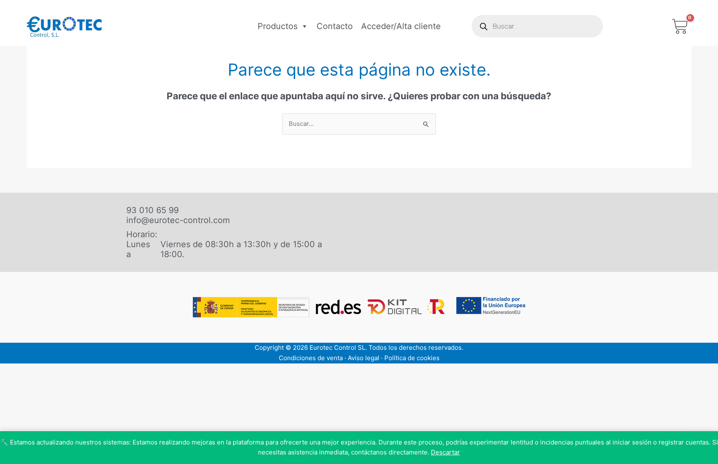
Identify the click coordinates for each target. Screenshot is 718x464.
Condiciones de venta (311, 358)
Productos (278, 26)
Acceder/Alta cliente (401, 26)
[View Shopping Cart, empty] (680, 26)
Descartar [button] (445, 452)
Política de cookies (412, 358)
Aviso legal (363, 358)
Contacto (335, 26)
